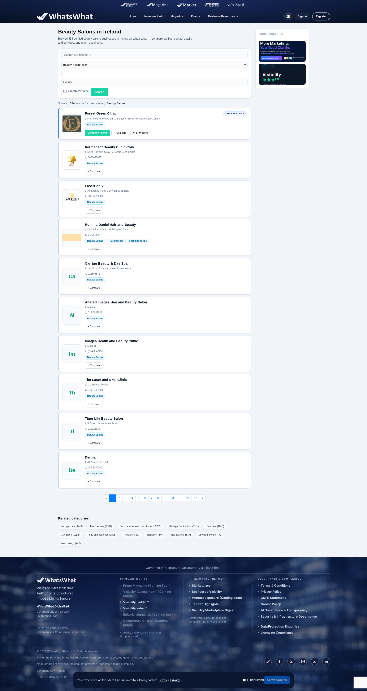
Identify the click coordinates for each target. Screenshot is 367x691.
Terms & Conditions (275, 585)
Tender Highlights (205, 604)
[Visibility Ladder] (282, 51)
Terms (163, 680)
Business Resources (223, 16)
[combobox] (154, 65)
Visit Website (141, 133)
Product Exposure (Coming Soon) (217, 598)
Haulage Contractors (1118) (184, 526)
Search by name (78, 90)
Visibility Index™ (135, 608)
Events (195, 16)
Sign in (302, 16)
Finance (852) (131, 534)
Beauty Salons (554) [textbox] (76, 64)
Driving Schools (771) (210, 534)
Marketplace (201, 585)
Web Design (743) (71, 543)
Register (321, 16)
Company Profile (97, 133)
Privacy (175, 680)
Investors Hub (153, 16)
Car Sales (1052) (70, 534)
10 (172, 498)
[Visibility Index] (282, 74)
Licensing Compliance (277, 632)
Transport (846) (155, 534)
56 (195, 498)
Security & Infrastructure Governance (289, 616)
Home (132, 16)
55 (187, 498)
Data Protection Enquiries (280, 626)
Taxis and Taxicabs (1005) (101, 534)
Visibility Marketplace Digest (213, 610)
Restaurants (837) (181, 534)
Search (99, 91)
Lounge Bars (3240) (72, 526)
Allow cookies (277, 680)
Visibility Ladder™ (136, 602)
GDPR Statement (273, 598)
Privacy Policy (271, 591)
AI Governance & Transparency (284, 610)
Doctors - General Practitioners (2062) (140, 526)
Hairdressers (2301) (101, 526)
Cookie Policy (271, 604)
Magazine (177, 16)
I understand (255, 680)
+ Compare (120, 133)
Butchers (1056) (215, 526)
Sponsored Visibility (207, 591)
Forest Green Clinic (101, 113)
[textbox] (69, 82)
